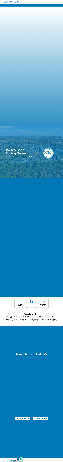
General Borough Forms (31, 305)
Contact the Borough (43, 305)
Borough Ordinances (19, 305)
